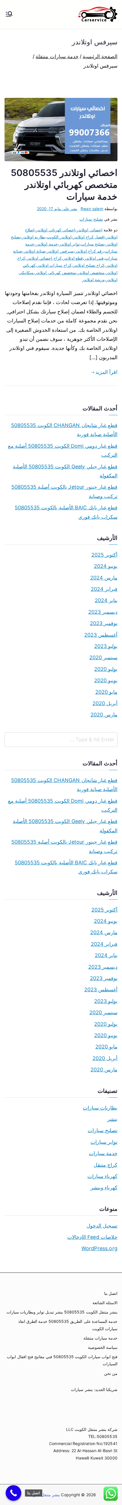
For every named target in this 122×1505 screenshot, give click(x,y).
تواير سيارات (104, 1142)
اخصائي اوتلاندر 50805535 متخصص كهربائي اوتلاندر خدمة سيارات (64, 184)
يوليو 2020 (105, 669)
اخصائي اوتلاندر (89, 229)
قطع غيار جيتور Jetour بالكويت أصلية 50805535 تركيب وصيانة (64, 491)
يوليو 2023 (105, 646)
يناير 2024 (106, 600)
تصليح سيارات (91, 219)
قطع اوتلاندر (73, 258)
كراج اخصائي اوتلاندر (44, 258)
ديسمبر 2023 (102, 612)
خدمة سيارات (103, 1153)
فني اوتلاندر (94, 258)
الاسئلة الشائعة (104, 1302)
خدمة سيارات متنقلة (100, 1338)
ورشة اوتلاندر (93, 279)
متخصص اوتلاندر (90, 272)
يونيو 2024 (105, 566)
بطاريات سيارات (100, 1108)
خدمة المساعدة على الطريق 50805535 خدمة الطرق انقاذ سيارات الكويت (67, 1325)
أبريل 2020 (104, 703)
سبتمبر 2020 (103, 657)
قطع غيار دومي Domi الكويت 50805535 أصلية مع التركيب (62, 450)
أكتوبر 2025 (104, 555)
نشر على (57, 208)
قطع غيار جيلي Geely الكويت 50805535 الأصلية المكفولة (65, 471)
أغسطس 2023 (100, 635)
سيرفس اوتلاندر (60, 251)
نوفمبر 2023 (103, 623)
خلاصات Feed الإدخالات (92, 1237)
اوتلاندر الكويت (59, 236)
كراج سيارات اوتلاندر (54, 265)
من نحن (110, 1373)
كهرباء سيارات (102, 1176)
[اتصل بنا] (13, 1493)
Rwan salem (92, 208)
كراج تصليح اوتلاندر (88, 265)
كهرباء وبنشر (104, 1187)
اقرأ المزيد (106, 372)
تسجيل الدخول (102, 1226)
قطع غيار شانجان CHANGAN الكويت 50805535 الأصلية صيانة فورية (64, 429)
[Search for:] (61, 740)
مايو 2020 (106, 692)
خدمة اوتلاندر (47, 244)
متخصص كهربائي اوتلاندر (55, 272)
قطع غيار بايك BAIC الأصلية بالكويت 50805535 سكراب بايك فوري (66, 512)
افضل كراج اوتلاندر (88, 236)
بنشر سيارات (81, 1389)
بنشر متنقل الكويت (43, 1494)
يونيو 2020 (105, 680)
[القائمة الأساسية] (9, 14)
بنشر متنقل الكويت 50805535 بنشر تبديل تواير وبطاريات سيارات (62, 1312)
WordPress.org (99, 1248)
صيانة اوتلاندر (34, 251)
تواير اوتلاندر (69, 244)
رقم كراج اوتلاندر (89, 251)
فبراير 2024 (104, 589)
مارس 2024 (103, 578)
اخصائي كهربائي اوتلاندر (55, 229)
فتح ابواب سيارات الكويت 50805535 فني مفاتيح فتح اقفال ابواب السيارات (62, 1360)
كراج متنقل (105, 1165)
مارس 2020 (104, 715)
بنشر (112, 1119)
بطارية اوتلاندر (33, 236)
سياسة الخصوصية (102, 1347)
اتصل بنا (110, 1293)
